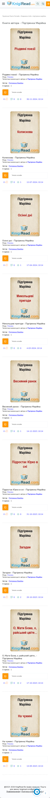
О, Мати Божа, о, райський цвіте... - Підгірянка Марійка (19, 657)
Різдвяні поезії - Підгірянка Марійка (20, 74)
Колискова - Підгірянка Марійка (18, 157)
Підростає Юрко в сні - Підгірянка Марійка (23, 489)
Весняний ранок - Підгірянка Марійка (21, 406)
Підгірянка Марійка (34, 79)
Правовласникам (13, 791)
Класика (10, 77)
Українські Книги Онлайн (11, 16)
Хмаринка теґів (26, 16)
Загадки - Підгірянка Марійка (17, 572)
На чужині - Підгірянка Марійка (18, 741)
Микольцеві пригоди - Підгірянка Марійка (23, 323)
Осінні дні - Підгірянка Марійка (18, 240)
